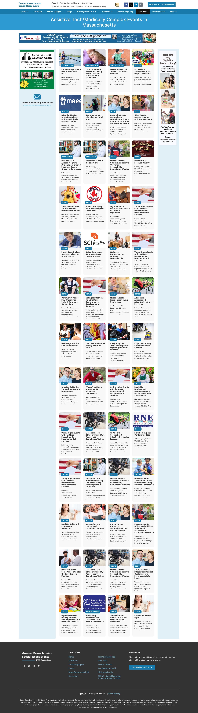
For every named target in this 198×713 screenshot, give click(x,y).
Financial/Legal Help (125, 12)
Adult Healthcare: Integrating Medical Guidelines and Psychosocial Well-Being (143, 574)
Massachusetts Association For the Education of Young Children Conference (144, 481)
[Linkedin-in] (136, 5)
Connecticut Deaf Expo (142, 616)
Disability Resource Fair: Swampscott (70, 344)
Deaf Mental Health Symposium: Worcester (70, 526)
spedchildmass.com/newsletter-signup (37, 105)
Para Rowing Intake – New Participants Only (71, 71)
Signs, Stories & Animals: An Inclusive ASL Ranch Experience (120, 209)
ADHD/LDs (38, 12)
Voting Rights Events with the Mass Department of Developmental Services (143, 210)
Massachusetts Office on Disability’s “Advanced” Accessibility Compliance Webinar (120, 165)
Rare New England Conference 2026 (142, 434)
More (172, 12)
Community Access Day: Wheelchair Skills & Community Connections (70, 301)
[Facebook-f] (126, 5)
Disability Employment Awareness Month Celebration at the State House (142, 391)
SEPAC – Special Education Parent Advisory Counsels (109, 677)
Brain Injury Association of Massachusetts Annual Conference (95, 618)
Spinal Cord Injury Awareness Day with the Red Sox (95, 208)
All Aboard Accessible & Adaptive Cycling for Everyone (143, 301)
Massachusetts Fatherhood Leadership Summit (95, 526)
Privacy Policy (114, 693)
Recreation (106, 12)
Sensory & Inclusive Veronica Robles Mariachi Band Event (70, 208)
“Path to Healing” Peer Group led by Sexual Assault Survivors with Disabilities (94, 73)
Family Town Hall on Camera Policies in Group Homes (70, 254)
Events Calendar (158, 12)
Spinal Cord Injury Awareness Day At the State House (94, 254)
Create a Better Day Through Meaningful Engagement (70, 389)
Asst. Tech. (143, 12)
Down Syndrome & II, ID (86, 12)
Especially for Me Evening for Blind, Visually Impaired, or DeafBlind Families (71, 618)
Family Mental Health (107, 668)
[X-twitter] (131, 5)
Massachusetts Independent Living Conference (119, 300)
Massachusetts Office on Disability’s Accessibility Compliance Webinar (95, 436)
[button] (117, 5)
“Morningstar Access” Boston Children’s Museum (143, 117)
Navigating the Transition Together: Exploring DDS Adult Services (119, 346)
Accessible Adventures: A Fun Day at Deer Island (142, 71)
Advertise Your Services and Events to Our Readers (72, 3)
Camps (69, 12)
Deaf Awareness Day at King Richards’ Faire (95, 345)
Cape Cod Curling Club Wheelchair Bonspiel (142, 345)
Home (23, 12)
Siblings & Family (105, 672)
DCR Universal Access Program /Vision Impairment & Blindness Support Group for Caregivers (71, 165)
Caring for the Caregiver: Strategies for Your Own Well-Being (119, 527)
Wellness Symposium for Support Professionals (117, 255)
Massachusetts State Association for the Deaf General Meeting (71, 573)
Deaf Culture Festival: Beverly (141, 162)
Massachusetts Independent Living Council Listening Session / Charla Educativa (94, 482)
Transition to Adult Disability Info (94, 162)
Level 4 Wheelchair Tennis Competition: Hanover (119, 71)
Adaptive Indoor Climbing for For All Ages (94, 117)
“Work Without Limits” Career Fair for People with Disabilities (118, 618)
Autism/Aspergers (54, 12)
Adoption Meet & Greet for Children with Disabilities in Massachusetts (69, 118)
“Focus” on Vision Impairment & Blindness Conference (94, 390)
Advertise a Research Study (95, 6)
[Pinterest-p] (141, 5)
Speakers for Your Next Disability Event (67, 6)
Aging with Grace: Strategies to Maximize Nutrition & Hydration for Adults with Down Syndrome (119, 119)
